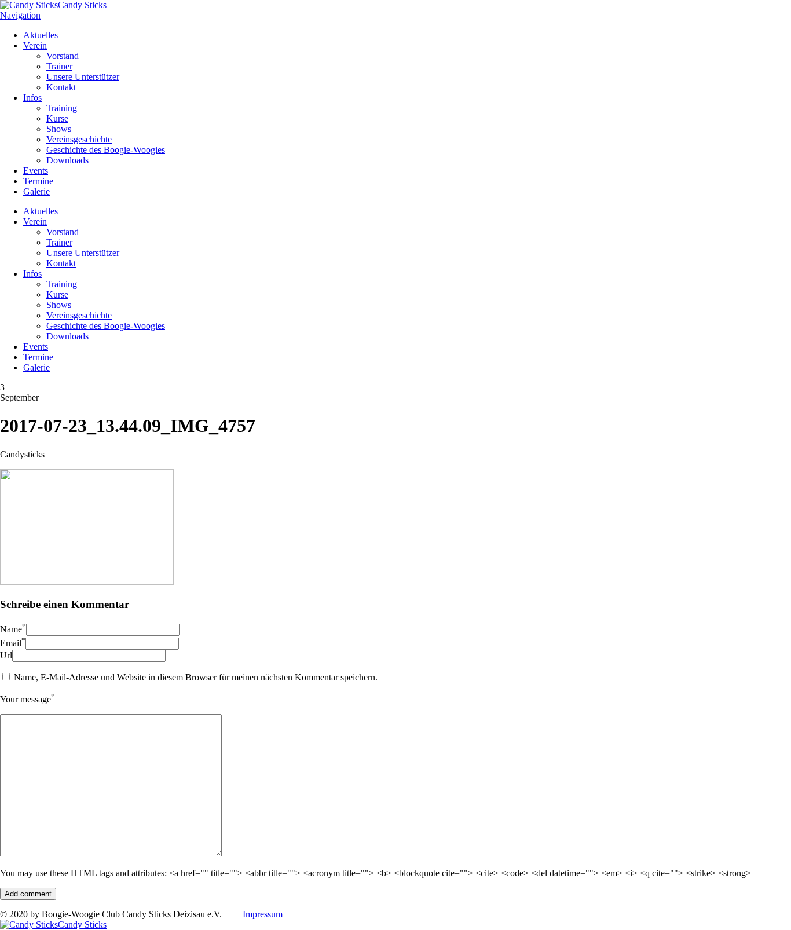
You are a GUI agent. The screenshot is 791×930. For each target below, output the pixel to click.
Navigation (20, 15)
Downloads (67, 160)
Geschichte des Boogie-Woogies (105, 150)
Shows (58, 129)
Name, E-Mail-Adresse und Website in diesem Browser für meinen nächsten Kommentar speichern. (196, 677)
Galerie (36, 191)
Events (35, 170)
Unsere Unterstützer (82, 77)
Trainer (59, 66)
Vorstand (62, 56)
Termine (38, 181)
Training (61, 108)
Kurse (57, 118)
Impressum (263, 914)
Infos (32, 97)
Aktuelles (40, 35)
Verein (35, 45)
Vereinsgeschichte (79, 139)
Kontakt (61, 87)
